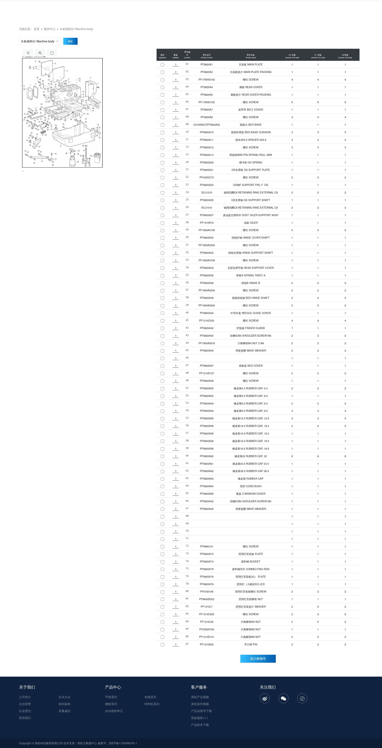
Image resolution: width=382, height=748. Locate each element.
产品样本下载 (200, 725)
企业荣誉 (25, 704)
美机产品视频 (200, 697)
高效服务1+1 (199, 718)
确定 (70, 41)
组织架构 (64, 704)
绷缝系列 (111, 704)
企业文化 (64, 697)
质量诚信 (64, 711)
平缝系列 (111, 697)
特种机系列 (151, 704)
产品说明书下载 (201, 711)
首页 (36, 29)
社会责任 (25, 711)
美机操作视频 (200, 704)
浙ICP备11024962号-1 (123, 743)
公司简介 (25, 697)
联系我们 (25, 718)
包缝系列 (150, 697)
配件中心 (50, 29)
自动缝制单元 (114, 711)
